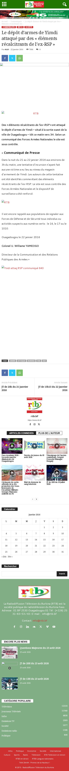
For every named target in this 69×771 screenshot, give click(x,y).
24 (62, 546)
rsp (44, 361)
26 (16, 552)
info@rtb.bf (40, 620)
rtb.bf (7, 49)
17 (62, 540)
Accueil (5, 21)
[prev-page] (32, 499)
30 (53, 552)
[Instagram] (35, 425)
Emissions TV (8, 721)
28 (36, 552)
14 (36, 540)
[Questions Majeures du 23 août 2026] (10, 652)
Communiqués (16, 21)
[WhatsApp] (19, 58)
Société (29, 27)
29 (44, 552)
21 (36, 546)
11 (6, 540)
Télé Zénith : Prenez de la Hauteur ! (34, 762)
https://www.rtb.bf (34, 420)
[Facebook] (5, 58)
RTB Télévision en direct (54, 755)
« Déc (4, 557)
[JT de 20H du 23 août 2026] (10, 668)
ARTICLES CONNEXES (21, 433)
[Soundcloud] (35, 627)
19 (16, 546)
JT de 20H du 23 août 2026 (34, 663)
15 (44, 540)
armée (12, 361)
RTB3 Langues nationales (42, 758)
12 (16, 540)
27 (27, 552)
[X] (12, 58)
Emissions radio (9, 731)
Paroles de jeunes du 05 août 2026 (34, 456)
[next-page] (36, 499)
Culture (7, 755)
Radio (25, 755)
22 (44, 546)
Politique (6, 735)
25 (6, 552)
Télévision (7, 706)
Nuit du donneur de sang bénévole (32, 483)
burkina (31, 361)
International (55, 751)
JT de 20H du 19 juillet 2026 (56, 483)
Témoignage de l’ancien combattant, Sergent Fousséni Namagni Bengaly (56, 458)
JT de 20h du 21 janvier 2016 (15, 388)
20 (27, 546)
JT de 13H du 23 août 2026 (34, 679)
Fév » (10, 557)
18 (6, 546)
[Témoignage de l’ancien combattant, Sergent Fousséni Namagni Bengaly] (57, 446)
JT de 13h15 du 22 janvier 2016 (52, 388)
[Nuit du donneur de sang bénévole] (34, 473)
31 (62, 552)
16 (53, 540)
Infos (20, 27)
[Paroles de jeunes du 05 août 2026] (34, 446)
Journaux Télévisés (11, 711)
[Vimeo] (48, 627)
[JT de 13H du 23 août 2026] (10, 683)
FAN (38, 361)
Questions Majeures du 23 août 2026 (40, 648)
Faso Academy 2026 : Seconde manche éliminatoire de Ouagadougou (10, 458)
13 (27, 540)
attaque (21, 361)
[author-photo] (34, 405)
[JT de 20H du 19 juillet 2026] (57, 473)
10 (62, 533)
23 (53, 546)
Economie (31, 751)
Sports (16, 755)
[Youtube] (54, 627)
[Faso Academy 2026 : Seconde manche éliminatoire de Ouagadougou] (12, 446)
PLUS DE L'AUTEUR (49, 433)
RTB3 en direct (22, 758)
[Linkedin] (28, 627)
